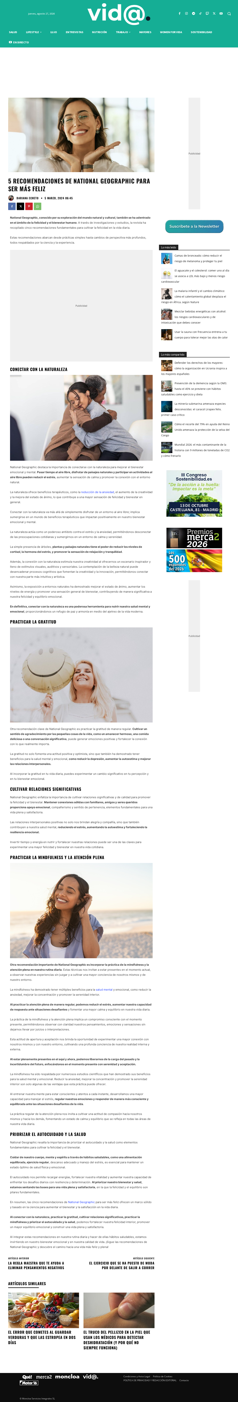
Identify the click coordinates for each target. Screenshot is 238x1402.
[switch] (165, 700)
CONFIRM (93, 755)
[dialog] (119, 701)
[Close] (183, 641)
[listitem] (119, 692)
